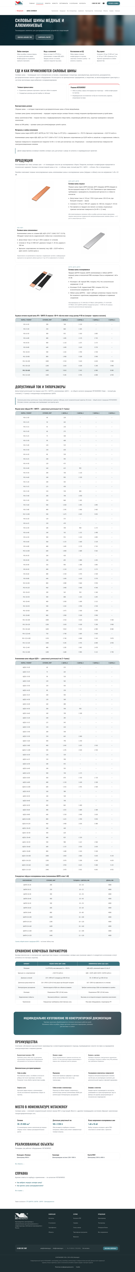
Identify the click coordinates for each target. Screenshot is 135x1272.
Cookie (78, 1267)
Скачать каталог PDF (25, 37)
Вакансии (76, 1237)
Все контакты (86, 1248)
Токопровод (101, 1223)
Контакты (82, 3)
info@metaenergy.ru (58, 1248)
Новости (55, 3)
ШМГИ (41, 1201)
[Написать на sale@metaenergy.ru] (103, 3)
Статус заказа (77, 1227)
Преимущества (89, 11)
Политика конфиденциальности (64, 1267)
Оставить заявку (113, 3)
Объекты (47, 3)
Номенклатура (98, 11)
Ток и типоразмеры (72, 11)
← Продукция (19, 11)
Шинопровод (102, 1218)
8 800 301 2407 (96, 3)
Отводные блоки (103, 1227)
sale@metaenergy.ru (45, 1248)
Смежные (117, 11)
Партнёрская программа (80, 1232)
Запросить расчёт (44, 37)
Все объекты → (19, 1164)
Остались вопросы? (110, 1248)
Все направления (103, 1232)
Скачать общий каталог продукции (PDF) (27, 941)
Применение (55, 11)
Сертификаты (63, 3)
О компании (74, 3)
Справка (111, 11)
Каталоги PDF (77, 1218)
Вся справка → (19, 1190)
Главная (32, 3)
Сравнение (81, 11)
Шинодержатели (49, 1201)
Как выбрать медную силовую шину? (29, 1183)
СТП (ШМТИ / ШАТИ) (32, 1201)
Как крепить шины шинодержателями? (30, 1186)
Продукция (39, 3)
